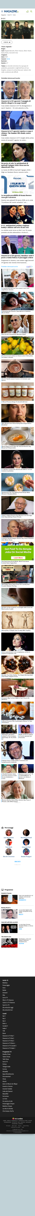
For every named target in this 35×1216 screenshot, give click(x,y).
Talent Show (6, 1057)
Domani (5, 993)
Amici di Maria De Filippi (10, 1084)
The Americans (6, 937)
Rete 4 (5, 1023)
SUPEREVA (20, 1123)
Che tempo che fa (8, 1111)
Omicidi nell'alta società (9, 922)
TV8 (4, 1031)
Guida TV (5, 980)
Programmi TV (7, 1052)
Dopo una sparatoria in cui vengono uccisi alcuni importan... (26, 897)
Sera (4, 988)
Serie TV (10, 15)
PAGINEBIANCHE (7, 1122)
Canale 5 (5, 1026)
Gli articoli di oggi (8, 1007)
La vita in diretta (8, 1108)
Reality (21, 914)
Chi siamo (8, 1125)
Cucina (5, 1069)
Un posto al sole (7, 1101)
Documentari (7, 1076)
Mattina (5, 983)
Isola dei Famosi (7, 1091)
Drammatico (22, 900)
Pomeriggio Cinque (8, 1104)
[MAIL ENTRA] (27, 11)
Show (4, 1079)
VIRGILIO (9, 1120)
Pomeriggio (6, 985)
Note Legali (14, 1125)
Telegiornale (6, 1066)
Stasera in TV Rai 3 (8, 1041)
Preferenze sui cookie (15, 1127)
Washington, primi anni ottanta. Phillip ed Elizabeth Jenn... (25, 940)
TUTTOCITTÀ (14, 1122)
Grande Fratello (7, 1089)
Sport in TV (6, 1005)
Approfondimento (8, 1074)
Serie (14, 15)
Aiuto (23, 1127)
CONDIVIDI (5, 42)
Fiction (5, 1064)
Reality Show (6, 1054)
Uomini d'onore (6, 893)
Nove (4, 1033)
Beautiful (5, 1094)
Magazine (3, 15)
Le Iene (5, 1099)
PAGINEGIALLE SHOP (23, 1120)
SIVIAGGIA (23, 1122)
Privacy (19, 1125)
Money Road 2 (6, 908)
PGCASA (30, 1120)
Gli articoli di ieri (8, 1010)
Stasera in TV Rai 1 (8, 1036)
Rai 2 (4, 1018)
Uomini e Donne (7, 1086)
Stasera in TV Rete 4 (9, 1043)
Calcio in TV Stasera (9, 1002)
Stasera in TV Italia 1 (9, 1048)
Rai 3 (4, 1021)
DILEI (19, 1122)
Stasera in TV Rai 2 (8, 1038)
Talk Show (6, 1059)
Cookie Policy (26, 1125)
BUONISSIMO (15, 1123)
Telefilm (21, 943)
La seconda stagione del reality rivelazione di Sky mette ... (25, 911)
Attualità (5, 1071)
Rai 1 (4, 1016)
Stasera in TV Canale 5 (9, 1046)
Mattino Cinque (7, 1106)
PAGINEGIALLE (14, 1120)
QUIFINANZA (28, 1122)
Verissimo (6, 1096)
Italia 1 (5, 1028)
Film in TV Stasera (8, 1000)
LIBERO (4, 1120)
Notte (4, 990)
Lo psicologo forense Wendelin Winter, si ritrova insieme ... (26, 926)
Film (4, 995)
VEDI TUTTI (17, 861)
